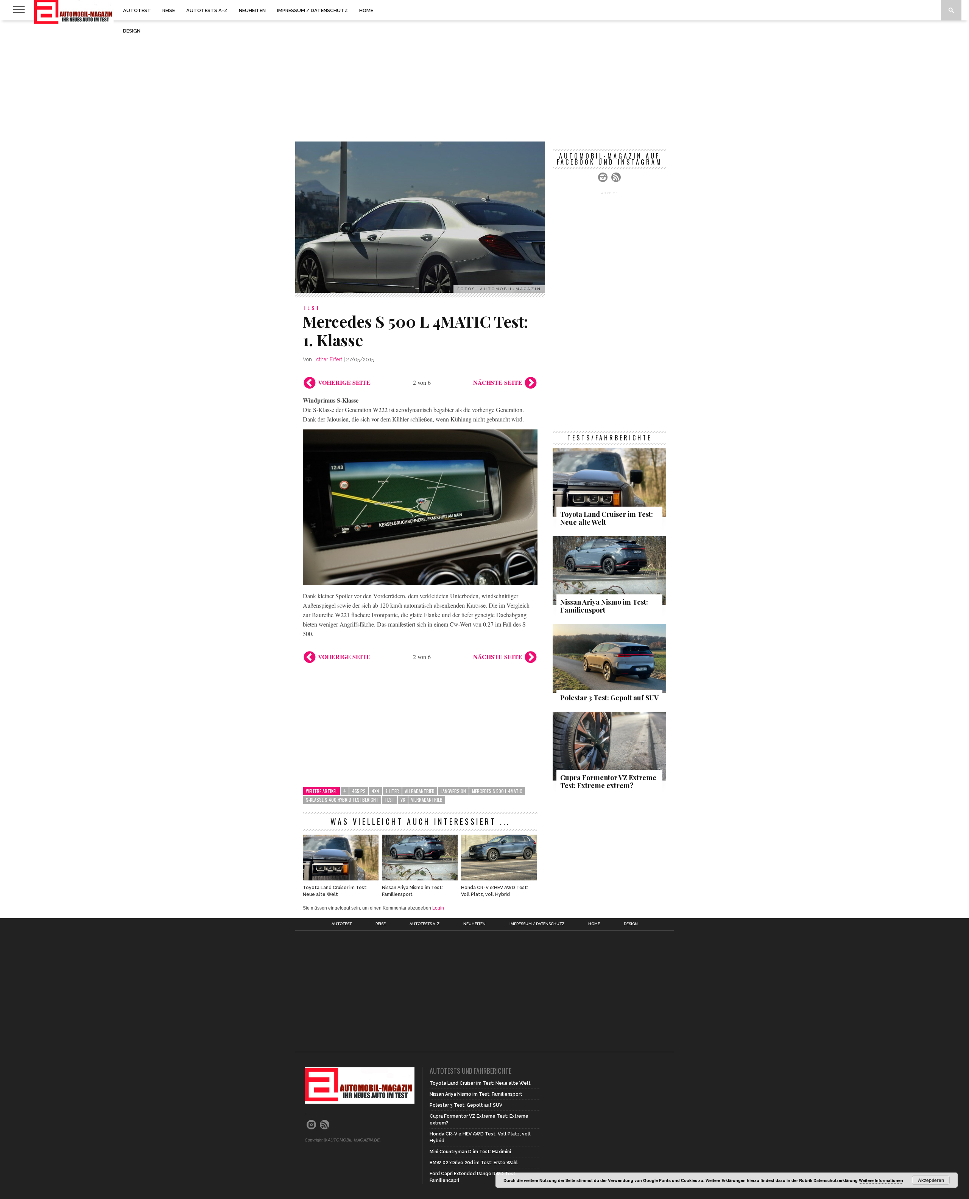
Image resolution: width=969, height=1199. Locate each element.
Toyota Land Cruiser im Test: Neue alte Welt (335, 891)
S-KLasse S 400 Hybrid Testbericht (342, 799)
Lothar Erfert (327, 359)
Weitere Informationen (881, 1180)
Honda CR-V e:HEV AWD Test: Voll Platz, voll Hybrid (494, 891)
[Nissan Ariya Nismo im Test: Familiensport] (420, 878)
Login (438, 908)
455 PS (359, 791)
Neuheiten (252, 10)
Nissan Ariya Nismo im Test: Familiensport (412, 891)
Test (389, 799)
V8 (402, 799)
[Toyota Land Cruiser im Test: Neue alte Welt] (341, 878)
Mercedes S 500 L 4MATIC (497, 791)
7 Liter (392, 791)
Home (366, 10)
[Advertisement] (484, 81)
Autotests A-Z (206, 10)
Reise (168, 10)
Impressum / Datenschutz (312, 10)
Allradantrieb (420, 791)
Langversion (453, 791)
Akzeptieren (931, 1180)
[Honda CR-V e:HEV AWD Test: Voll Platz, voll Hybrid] (499, 878)
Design (131, 31)
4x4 (375, 791)
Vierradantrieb (426, 799)
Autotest (137, 10)
